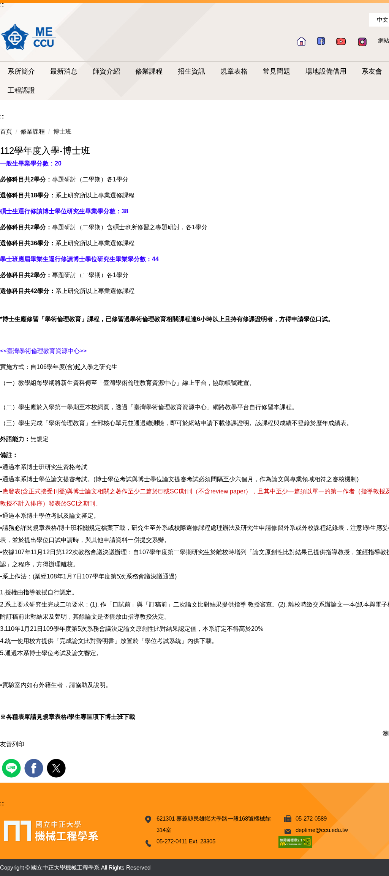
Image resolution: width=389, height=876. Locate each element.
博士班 (62, 131)
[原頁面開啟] (301, 41)
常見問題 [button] (276, 71)
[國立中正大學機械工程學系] (29, 36)
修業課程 (33, 131)
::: (2, 4)
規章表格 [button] (234, 71)
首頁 (6, 131)
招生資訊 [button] (191, 71)
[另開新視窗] (321, 40)
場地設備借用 (325, 71)
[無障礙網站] (295, 841)
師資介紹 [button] (106, 71)
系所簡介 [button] (21, 71)
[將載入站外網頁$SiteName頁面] (12, 767)
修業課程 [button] (149, 71)
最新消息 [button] (63, 71)
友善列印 (12, 744)
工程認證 (21, 90)
